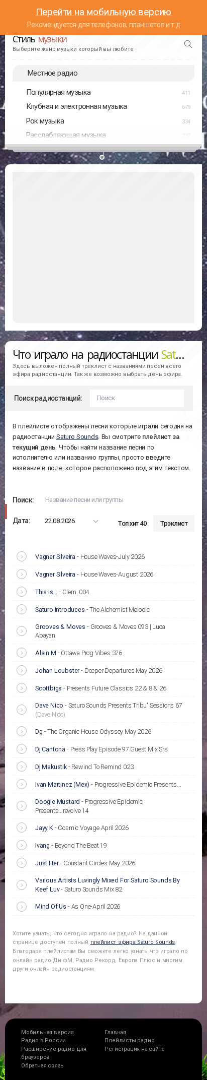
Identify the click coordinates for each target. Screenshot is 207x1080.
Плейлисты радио (129, 1040)
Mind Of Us (50, 906)
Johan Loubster (57, 670)
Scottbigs (48, 688)
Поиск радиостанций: (48, 398)
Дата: (21, 521)
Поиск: (23, 500)
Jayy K (44, 828)
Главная (115, 1032)
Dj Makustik (51, 767)
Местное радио (52, 73)
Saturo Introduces (60, 609)
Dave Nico (49, 705)
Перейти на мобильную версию (104, 12)
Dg (39, 731)
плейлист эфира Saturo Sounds (132, 942)
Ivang (42, 845)
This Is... (46, 592)
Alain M (45, 653)
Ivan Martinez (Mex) (62, 784)
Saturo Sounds (77, 436)
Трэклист (173, 523)
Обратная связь (42, 1065)
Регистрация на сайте (134, 1049)
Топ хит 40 (132, 523)
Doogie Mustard (57, 801)
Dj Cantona (50, 749)
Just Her (46, 863)
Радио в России (43, 1040)
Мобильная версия (47, 1032)
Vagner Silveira (55, 556)
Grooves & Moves (60, 626)
